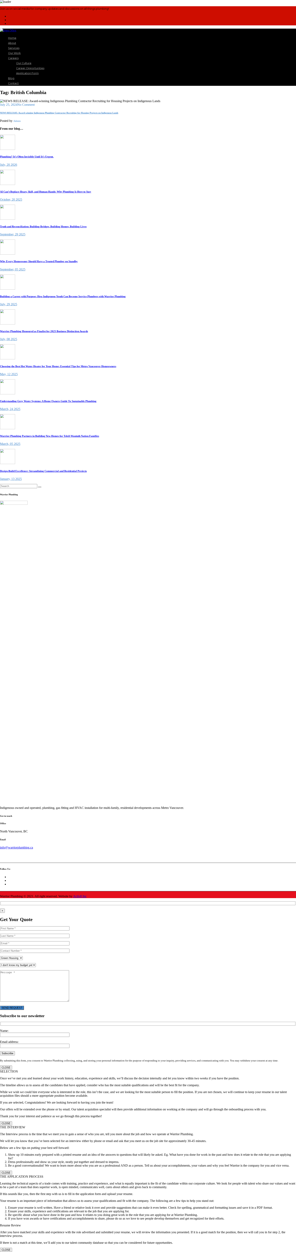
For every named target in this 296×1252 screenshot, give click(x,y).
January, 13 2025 (11, 479)
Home (12, 37)
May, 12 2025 (9, 374)
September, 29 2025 (12, 234)
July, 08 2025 (8, 339)
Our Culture (23, 63)
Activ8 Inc (80, 896)
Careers (13, 58)
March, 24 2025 (10, 409)
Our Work (14, 53)
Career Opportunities (30, 68)
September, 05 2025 (12, 269)
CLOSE (6, 1067)
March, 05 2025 (10, 444)
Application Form (27, 73)
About (12, 43)
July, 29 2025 (8, 304)
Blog (11, 78)
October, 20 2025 (11, 199)
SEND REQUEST (12, 1007)
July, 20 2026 (8, 164)
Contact (13, 83)
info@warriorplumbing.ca (16, 847)
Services (13, 48)
